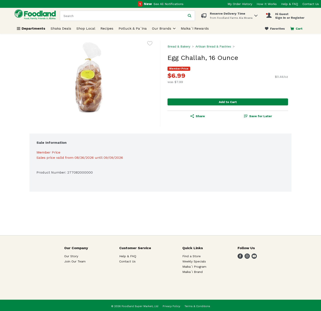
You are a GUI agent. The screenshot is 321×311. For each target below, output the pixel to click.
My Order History (240, 4)
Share (200, 116)
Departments (33, 28)
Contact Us (310, 4)
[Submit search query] (189, 15)
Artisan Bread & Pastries (213, 46)
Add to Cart (228, 102)
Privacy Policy (171, 306)
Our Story (71, 256)
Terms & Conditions (197, 306)
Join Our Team (75, 261)
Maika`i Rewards (195, 28)
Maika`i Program (194, 266)
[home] (36, 15)
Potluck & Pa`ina (133, 28)
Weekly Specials (194, 261)
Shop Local (85, 28)
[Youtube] (254, 257)
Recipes (106, 28)
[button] (256, 14)
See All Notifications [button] (168, 4)
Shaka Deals (61, 28)
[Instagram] (247, 257)
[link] (275, 28)
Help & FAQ (289, 4)
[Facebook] (240, 257)
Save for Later (260, 116)
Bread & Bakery (178, 46)
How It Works (267, 4)
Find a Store (191, 256)
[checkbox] (149, 44)
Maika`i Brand (192, 272)
